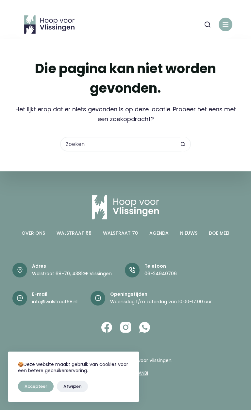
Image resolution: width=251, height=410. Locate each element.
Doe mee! (219, 233)
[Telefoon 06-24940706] (132, 270)
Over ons (33, 233)
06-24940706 (160, 273)
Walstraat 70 (120, 233)
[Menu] (225, 24)
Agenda (159, 233)
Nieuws (188, 233)
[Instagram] (125, 327)
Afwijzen (72, 386)
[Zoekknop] (183, 144)
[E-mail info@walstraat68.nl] (19, 298)
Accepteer (36, 386)
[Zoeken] (207, 24)
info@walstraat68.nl (54, 301)
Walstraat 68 (74, 233)
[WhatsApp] (144, 327)
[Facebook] (106, 327)
